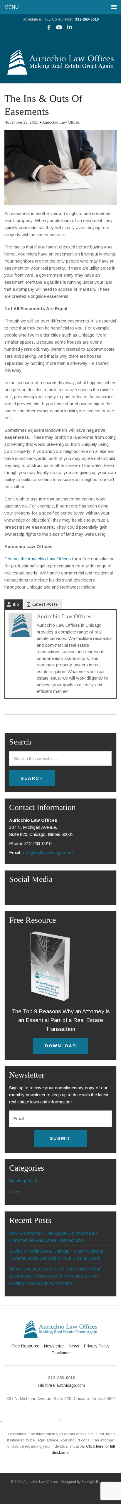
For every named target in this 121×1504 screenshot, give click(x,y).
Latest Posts (45, 604)
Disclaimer (61, 1352)
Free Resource (25, 1346)
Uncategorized (23, 1180)
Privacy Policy (97, 1346)
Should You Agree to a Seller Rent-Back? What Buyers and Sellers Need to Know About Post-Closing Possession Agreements (54, 1275)
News (14, 1191)
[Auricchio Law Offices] (60, 72)
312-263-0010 (87, 19)
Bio (16, 604)
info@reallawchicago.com (47, 852)
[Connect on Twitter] (60, 1420)
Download (60, 1045)
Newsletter (54, 1346)
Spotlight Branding (96, 1482)
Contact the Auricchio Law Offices (37, 558)
